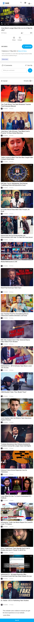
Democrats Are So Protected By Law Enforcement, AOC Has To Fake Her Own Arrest (17, 236)
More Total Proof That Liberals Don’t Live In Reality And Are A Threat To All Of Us (15, 549)
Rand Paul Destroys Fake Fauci (11, 288)
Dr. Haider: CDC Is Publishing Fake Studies (15, 600)
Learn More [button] (6, 615)
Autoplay (26, 81)
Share (14, 40)
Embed (20, 40)
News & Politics (22, 51)
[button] (25, 3)
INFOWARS (4, 46)
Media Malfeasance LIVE (9, 261)
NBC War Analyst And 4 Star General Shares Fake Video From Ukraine (15, 340)
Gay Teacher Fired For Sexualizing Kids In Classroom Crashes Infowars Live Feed (14, 314)
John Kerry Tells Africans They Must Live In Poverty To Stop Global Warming (15, 132)
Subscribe (28, 46)
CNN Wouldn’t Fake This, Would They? (13, 392)
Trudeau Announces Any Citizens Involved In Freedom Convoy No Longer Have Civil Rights (16, 445)
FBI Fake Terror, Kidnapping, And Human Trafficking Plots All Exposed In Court (14, 184)
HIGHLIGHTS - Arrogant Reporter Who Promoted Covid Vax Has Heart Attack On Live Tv (16, 576)
